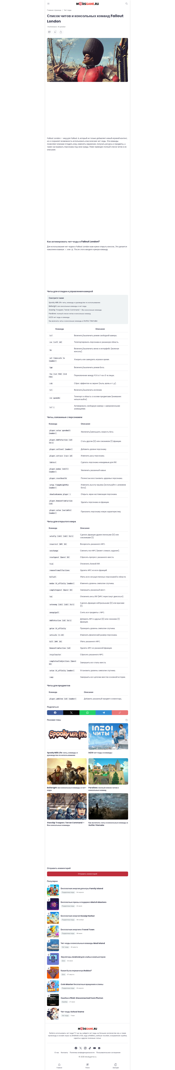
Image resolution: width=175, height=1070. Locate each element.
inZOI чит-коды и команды (59, 317)
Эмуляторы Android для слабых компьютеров (83, 957)
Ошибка (64, 1002)
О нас (57, 1052)
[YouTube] (94, 1048)
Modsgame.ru (90, 1057)
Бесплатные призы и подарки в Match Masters (83, 902)
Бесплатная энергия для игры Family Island (82, 888)
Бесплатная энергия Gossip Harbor (78, 916)
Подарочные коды (68, 892)
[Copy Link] (120, 712)
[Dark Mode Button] (126, 3)
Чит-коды (65, 947)
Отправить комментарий (87, 874)
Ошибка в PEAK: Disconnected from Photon (82, 998)
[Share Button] (60, 32)
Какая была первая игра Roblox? (76, 970)
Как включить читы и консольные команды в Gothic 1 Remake (73, 321)
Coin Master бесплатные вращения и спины (82, 984)
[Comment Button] (49, 32)
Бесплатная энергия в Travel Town (77, 929)
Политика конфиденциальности (82, 1052)
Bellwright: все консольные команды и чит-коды (67, 306)
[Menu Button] (48, 3)
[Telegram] (104, 712)
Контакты (64, 1052)
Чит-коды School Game (72, 1011)
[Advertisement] (87, 111)
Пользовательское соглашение (108, 1052)
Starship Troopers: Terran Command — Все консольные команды (75, 310)
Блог (63, 961)
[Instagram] (85, 1048)
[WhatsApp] (87, 712)
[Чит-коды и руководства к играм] (87, 3)
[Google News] (99, 1048)
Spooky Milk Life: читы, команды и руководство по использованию (74, 302)
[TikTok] (89, 1048)
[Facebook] (55, 712)
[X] (71, 712)
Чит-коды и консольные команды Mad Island (83, 943)
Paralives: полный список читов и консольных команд (70, 313)
